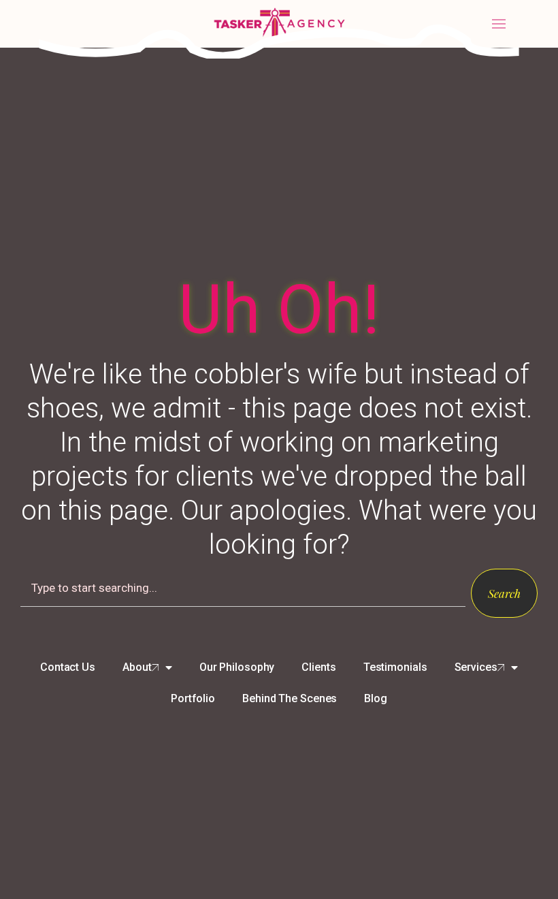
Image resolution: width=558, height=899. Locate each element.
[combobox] (242, 588)
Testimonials (395, 667)
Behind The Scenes (289, 698)
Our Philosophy (237, 667)
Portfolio (193, 698)
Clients (318, 667)
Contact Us (67, 667)
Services (476, 667)
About (137, 667)
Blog (375, 698)
